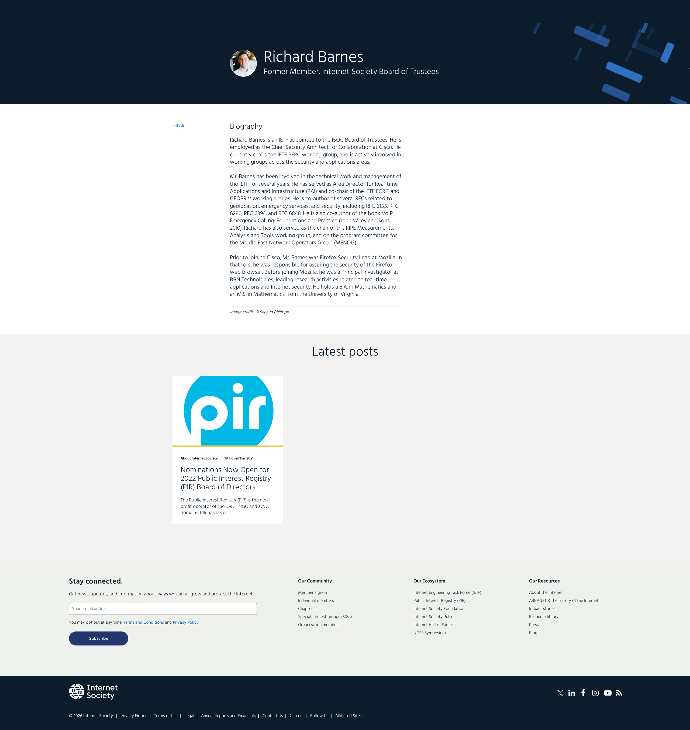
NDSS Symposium (429, 633)
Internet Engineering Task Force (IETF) (447, 592)
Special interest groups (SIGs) (325, 616)
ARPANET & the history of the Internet (563, 600)
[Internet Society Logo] (93, 692)
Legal (189, 716)
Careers (296, 716)
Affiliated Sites (348, 716)
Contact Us (273, 716)
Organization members (319, 625)
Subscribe (98, 638)
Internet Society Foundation (438, 608)
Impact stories (542, 608)
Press (534, 625)
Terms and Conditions (143, 622)
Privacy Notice (133, 716)
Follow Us (319, 716)
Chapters (306, 608)
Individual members (316, 600)
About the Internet (546, 592)
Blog (533, 633)
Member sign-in (312, 592)
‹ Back (179, 126)
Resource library (543, 616)
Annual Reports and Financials (228, 716)
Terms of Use (166, 716)
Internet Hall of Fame (432, 625)
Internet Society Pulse (433, 616)
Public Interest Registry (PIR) (439, 600)
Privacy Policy (186, 622)
